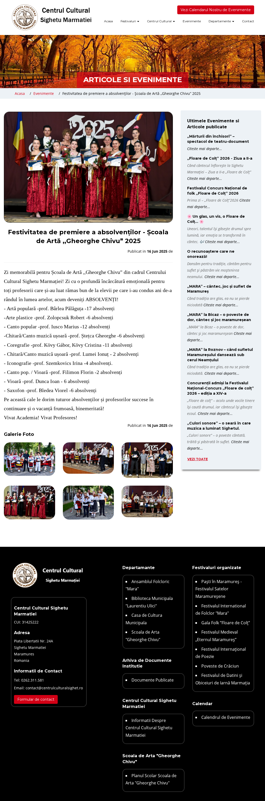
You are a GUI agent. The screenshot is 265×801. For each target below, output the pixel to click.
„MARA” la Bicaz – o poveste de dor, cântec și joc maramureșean (219, 317)
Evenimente (192, 21)
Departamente (220, 21)
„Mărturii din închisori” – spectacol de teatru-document (218, 139)
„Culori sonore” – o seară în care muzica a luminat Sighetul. (219, 426)
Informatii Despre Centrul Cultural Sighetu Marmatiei (149, 728)
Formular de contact (35, 699)
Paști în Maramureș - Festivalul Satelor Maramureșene (218, 589)
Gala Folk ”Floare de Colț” (225, 623)
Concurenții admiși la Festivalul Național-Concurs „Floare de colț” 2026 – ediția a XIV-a (220, 388)
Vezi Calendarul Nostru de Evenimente (216, 10)
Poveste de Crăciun (220, 666)
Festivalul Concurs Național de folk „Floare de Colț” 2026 (217, 191)
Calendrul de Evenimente (225, 717)
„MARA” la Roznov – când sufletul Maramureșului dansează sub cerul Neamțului (220, 354)
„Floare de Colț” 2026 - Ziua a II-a (219, 158)
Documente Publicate (152, 680)
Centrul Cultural (159, 21)
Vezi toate (197, 459)
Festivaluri (129, 21)
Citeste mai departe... (204, 148)
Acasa (108, 21)
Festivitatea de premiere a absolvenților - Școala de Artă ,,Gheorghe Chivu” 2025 (131, 93)
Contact (248, 21)
